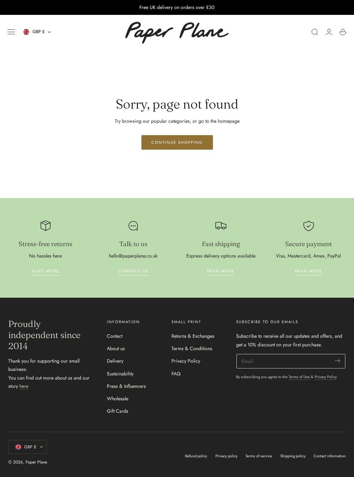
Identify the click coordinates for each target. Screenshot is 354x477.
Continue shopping (177, 142)
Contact (114, 336)
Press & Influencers (126, 386)
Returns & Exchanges (192, 336)
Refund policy (196, 456)
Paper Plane (36, 462)
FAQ (175, 373)
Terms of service (258, 456)
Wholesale (117, 398)
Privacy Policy (185, 361)
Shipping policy (293, 456)
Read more (45, 271)
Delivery (115, 361)
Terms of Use (300, 377)
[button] (11, 32)
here (23, 386)
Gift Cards (117, 411)
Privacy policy (226, 456)
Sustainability (120, 373)
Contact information (330, 456)
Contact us (133, 271)
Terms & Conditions (191, 348)
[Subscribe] (337, 361)
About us (116, 348)
